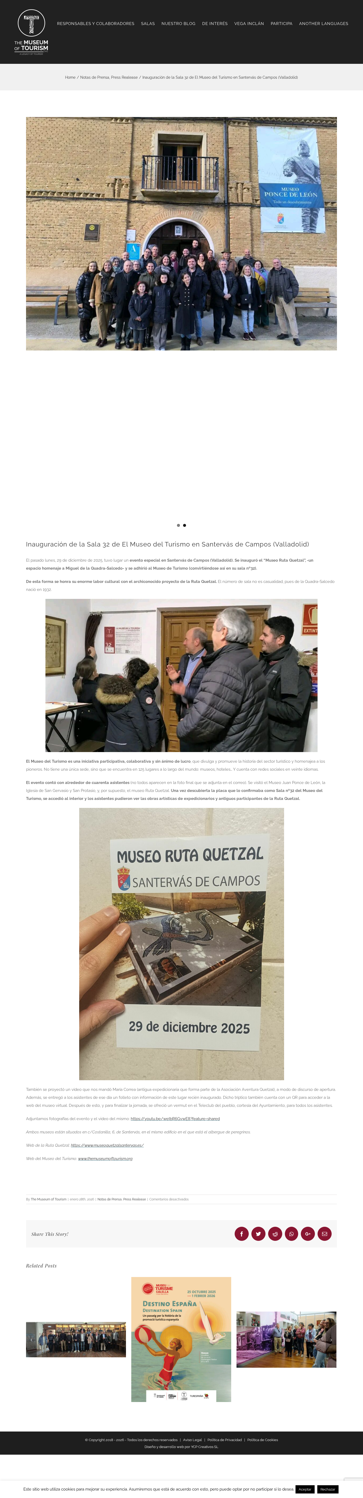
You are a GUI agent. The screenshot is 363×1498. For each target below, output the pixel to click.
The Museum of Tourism (48, 1199)
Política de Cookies (262, 1440)
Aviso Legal (192, 1440)
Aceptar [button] (305, 1489)
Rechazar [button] (327, 1489)
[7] (181, 233)
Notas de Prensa (110, 1199)
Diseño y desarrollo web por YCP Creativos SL (181, 1447)
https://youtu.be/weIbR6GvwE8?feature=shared (175, 1118)
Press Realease (134, 1199)
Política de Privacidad (225, 1440)
